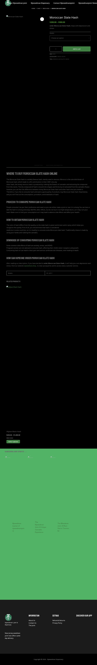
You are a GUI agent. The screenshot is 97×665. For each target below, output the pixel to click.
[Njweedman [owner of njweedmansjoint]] (8, 527)
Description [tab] (38, 165)
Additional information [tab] (54, 165)
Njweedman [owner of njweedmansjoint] (18, 527)
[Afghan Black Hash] (15, 357)
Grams (52, 33)
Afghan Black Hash (13, 431)
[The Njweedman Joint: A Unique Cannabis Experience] (30, 527)
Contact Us (32, 623)
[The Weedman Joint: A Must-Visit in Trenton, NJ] (53, 527)
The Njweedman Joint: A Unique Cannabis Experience (40, 527)
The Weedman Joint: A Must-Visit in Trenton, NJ (63, 527)
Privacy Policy (57, 623)
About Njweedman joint (17, 3)
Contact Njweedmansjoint (64, 3)
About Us (32, 620)
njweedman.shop (30, 266)
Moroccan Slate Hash (61, 59)
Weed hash (61, 56)
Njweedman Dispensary (40, 3)
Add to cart (77, 49)
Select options (13, 442)
